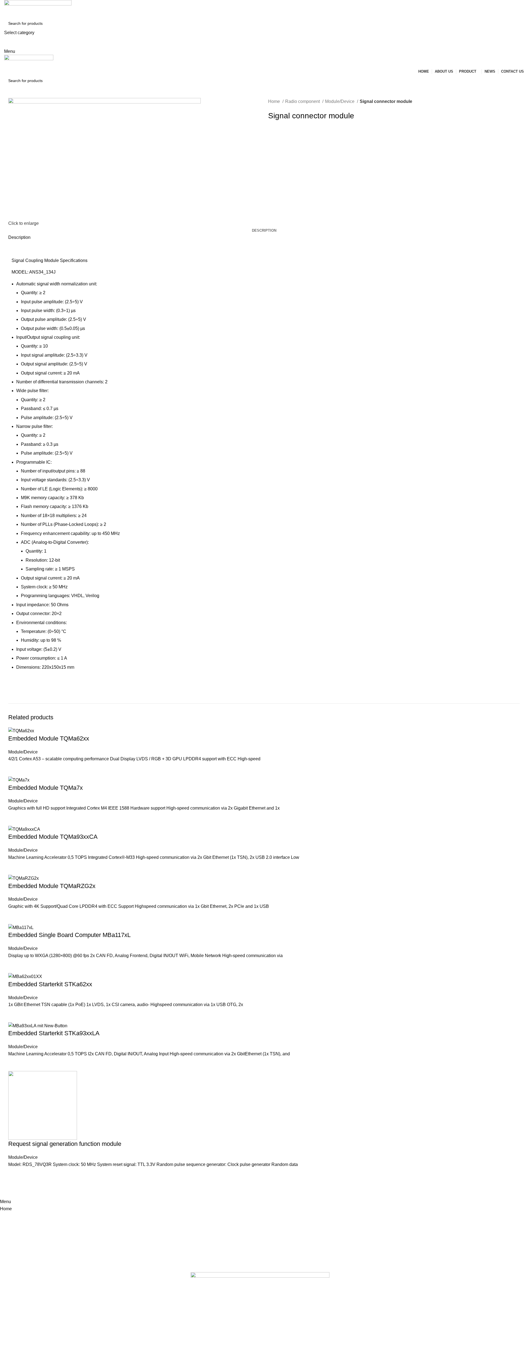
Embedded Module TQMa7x (45, 787)
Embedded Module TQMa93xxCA (53, 836)
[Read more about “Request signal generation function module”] (15, 1175)
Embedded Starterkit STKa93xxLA (54, 1033)
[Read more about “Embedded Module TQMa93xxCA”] (15, 868)
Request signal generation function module (64, 1143)
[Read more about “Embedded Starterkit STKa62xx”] (15, 1015)
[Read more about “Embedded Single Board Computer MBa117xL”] (15, 966)
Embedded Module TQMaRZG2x (51, 886)
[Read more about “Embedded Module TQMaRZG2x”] (15, 917)
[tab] (264, 230)
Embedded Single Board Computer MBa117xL (69, 934)
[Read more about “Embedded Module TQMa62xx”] (15, 769)
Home (274, 101)
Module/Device (340, 101)
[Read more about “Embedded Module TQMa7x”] (15, 819)
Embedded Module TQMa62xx (48, 738)
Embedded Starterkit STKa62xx (50, 984)
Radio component (303, 101)
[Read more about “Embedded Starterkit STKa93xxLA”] (15, 1064)
